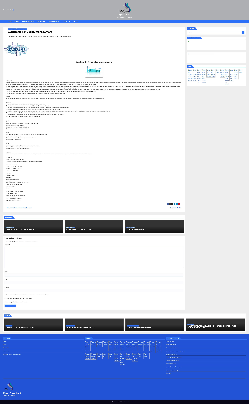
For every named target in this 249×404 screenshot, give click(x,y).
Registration (6, 347)
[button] (245, 21)
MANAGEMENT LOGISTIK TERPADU (79, 229)
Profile (16, 21)
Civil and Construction (171, 347)
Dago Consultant (124, 15)
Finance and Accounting (172, 370)
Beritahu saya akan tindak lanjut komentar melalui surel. (19, 298)
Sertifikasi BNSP (170, 341)
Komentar (7, 244)
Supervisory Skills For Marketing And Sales (19, 207)
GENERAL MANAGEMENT (10, 227)
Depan (4, 341)
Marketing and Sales (171, 363)
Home (10, 21)
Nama (6, 271)
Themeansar (134, 401)
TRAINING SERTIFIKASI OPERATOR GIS (20, 328)
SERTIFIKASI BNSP (41, 21)
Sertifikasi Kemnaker (171, 344)
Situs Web (7, 287)
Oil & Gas (168, 373)
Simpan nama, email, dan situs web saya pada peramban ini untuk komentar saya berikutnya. (27, 294)
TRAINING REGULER (54, 21)
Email (6, 279)
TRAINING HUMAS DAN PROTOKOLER (20, 229)
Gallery (75, 21)
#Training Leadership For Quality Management (60, 36)
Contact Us (66, 21)
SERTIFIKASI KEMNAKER (28, 21)
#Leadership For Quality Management (17, 36)
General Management (171, 354)
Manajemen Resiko (175, 207)
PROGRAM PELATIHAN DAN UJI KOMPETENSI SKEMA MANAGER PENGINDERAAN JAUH (211, 327)
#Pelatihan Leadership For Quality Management (38, 36)
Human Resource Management (139, 328)
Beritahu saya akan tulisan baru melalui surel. (16, 302)
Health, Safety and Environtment (173, 357)
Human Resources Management (173, 366)
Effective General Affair (135, 229)
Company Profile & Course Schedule (12, 354)
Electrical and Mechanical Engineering (175, 351)
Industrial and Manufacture (172, 360)
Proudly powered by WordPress (118, 401)
